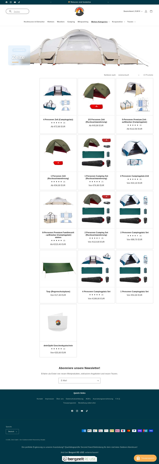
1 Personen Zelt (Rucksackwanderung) (58, 177)
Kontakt (40, 399)
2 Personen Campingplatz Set (134, 233)
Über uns (60, 399)
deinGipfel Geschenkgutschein (58, 346)
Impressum (49, 399)
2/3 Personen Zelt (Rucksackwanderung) (96, 121)
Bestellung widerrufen (87, 403)
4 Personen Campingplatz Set (96, 291)
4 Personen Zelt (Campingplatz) (58, 120)
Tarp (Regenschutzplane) (58, 291)
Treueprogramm (69, 403)
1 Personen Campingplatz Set (134, 291)
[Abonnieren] (97, 380)
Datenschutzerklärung (74, 399)
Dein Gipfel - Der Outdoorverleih (21, 439)
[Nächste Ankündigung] (108, 2)
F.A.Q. (118, 399)
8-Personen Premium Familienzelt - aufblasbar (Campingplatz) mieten (58, 235)
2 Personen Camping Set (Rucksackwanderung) (96, 234)
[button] (17, 11)
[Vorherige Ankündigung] (50, 2)
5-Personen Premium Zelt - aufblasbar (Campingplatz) (134, 121)
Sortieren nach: (110, 75)
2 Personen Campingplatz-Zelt (134, 176)
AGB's (88, 399)
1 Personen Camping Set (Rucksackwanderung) (96, 177)
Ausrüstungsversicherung (103, 399)
